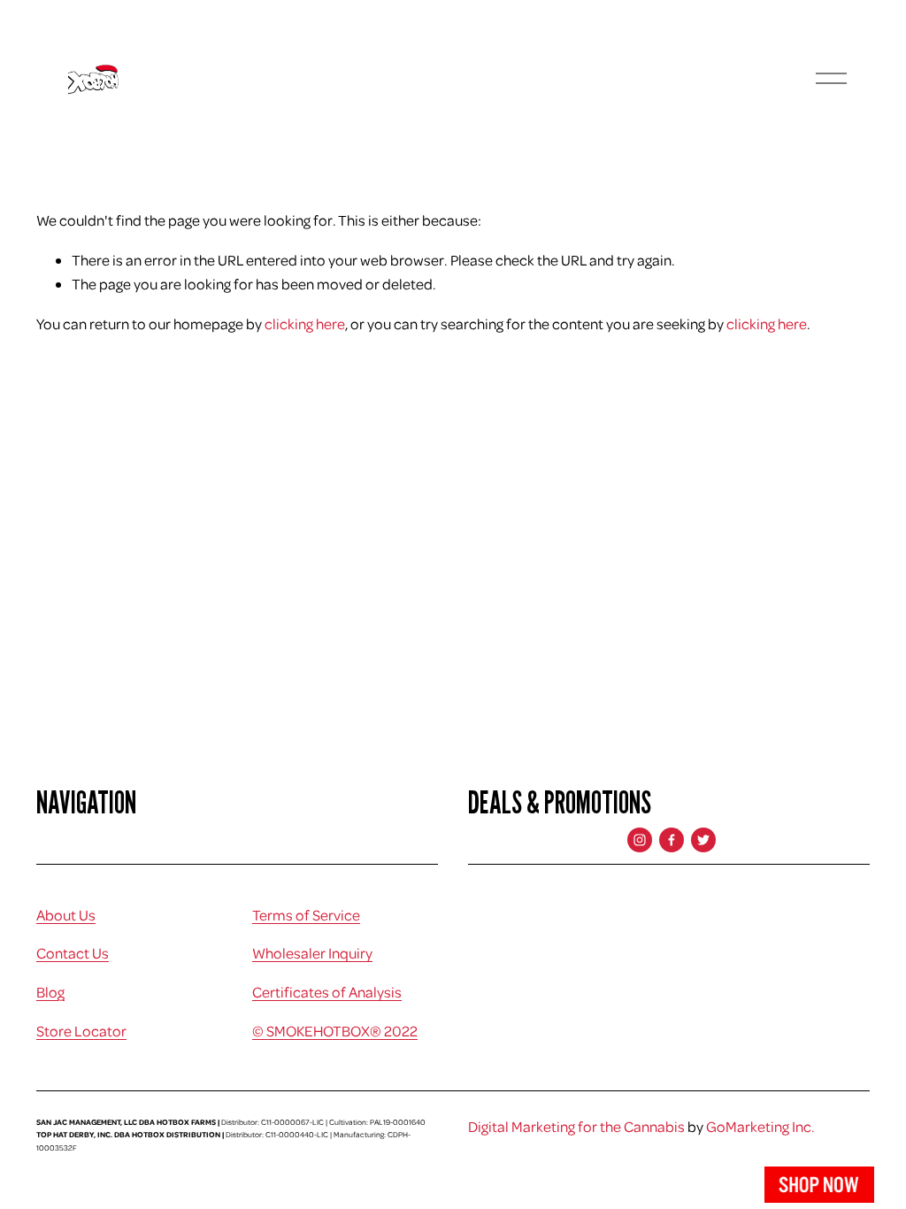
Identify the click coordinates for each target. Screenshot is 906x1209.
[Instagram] (639, 840)
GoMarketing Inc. (760, 1126)
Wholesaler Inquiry (312, 952)
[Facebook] (671, 840)
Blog (50, 991)
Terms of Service (306, 914)
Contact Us (72, 952)
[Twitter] (703, 840)
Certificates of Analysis (327, 991)
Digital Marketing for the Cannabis (576, 1126)
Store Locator (81, 1030)
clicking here (305, 323)
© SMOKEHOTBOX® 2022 (335, 1030)
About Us (66, 914)
